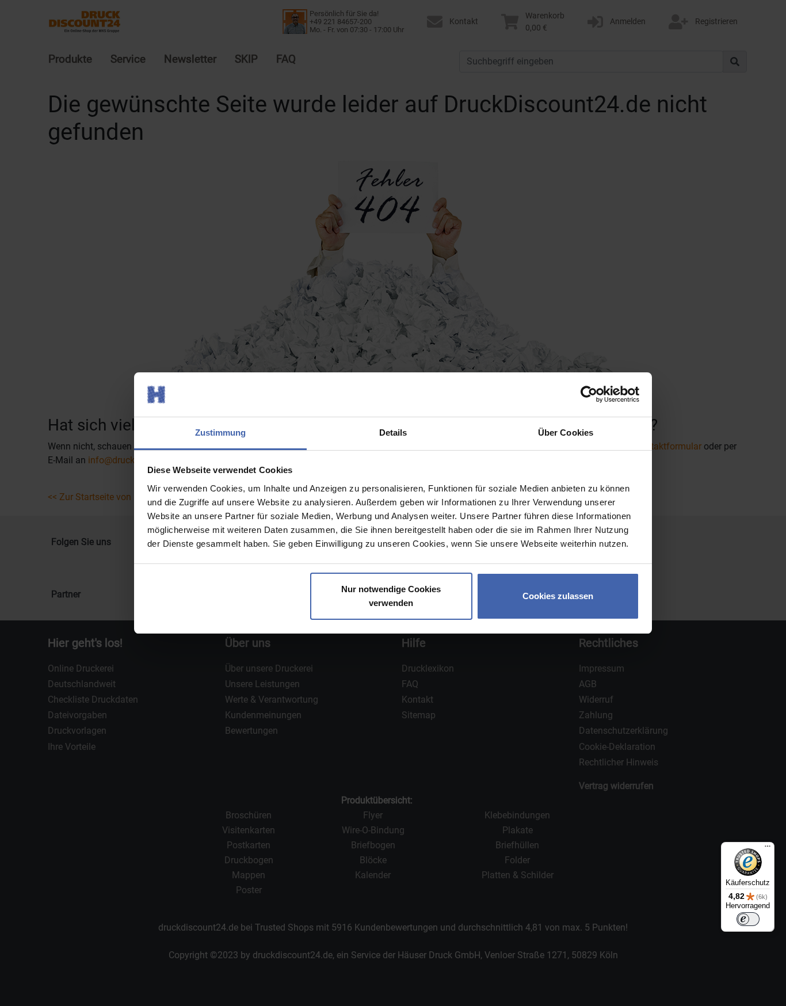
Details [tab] (393, 432)
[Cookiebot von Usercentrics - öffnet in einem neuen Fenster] (589, 394)
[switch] (748, 919)
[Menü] (767, 849)
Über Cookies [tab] (565, 432)
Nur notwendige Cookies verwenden (391, 596)
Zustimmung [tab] (220, 432)
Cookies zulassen (557, 596)
